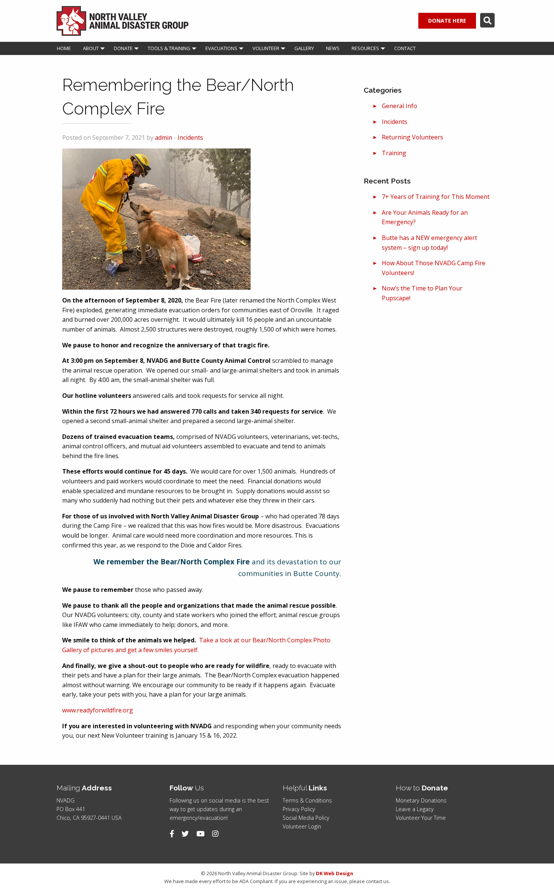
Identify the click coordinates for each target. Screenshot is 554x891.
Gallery (304, 48)
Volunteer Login (302, 826)
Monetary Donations (421, 800)
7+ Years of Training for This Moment (436, 197)
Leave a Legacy (415, 809)
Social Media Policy (306, 817)
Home (64, 48)
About (91, 48)
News (333, 48)
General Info (399, 106)
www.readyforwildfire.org (97, 710)
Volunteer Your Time (421, 817)
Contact (405, 48)
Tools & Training (169, 48)
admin (163, 137)
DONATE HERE (447, 20)
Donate (123, 48)
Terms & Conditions (307, 800)
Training (394, 153)
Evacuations (221, 48)
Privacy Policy (299, 809)
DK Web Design (334, 873)
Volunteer (266, 48)
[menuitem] (64, 48)
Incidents (190, 137)
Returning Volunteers (412, 137)
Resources (365, 48)
